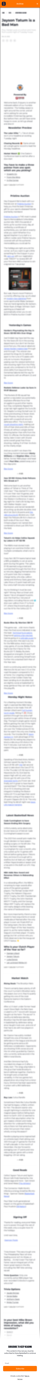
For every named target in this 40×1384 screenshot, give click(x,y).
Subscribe (20, 1368)
